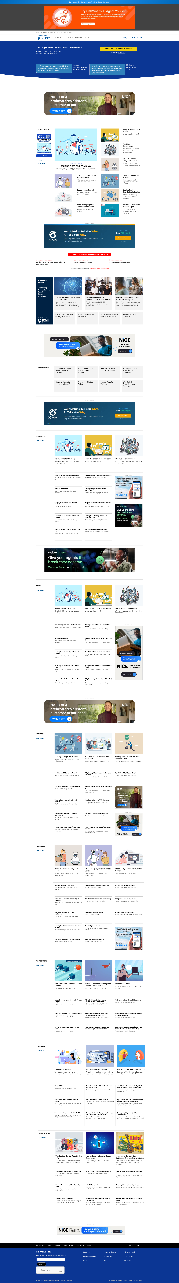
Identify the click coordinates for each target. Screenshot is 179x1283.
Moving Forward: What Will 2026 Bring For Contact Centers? (50, 263)
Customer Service (109, 1252)
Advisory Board (129, 1252)
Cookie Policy (138, 1280)
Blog (89, 1245)
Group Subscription (90, 1256)
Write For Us (128, 1256)
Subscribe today (104, 2)
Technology (41, 846)
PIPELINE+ (40, 1245)
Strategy (40, 734)
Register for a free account (118, 49)
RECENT (58, 1245)
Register (86, 1260)
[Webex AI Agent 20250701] (89, 560)
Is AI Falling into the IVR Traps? (119, 263)
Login (126, 38)
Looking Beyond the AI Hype (82, 263)
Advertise (127, 1260)
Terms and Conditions (115, 1280)
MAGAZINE (80, 1245)
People (39, 586)
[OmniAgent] (89, 17)
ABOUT (49, 1245)
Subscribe (121, 53)
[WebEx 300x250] (129, 515)
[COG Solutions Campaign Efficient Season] (89, 345)
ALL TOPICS (68, 1245)
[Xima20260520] (89, 236)
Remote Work (44, 1133)
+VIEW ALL (40, 441)
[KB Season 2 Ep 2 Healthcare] (89, 103)
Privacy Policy (128, 1280)
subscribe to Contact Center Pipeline (99, 268)
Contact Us (107, 1256)
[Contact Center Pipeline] (43, 37)
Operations (40, 436)
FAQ (104, 1260)
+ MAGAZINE (40, 163)
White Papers (41, 961)
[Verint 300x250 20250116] (129, 487)
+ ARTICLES (40, 161)
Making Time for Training (76, 166)
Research (41, 1046)
